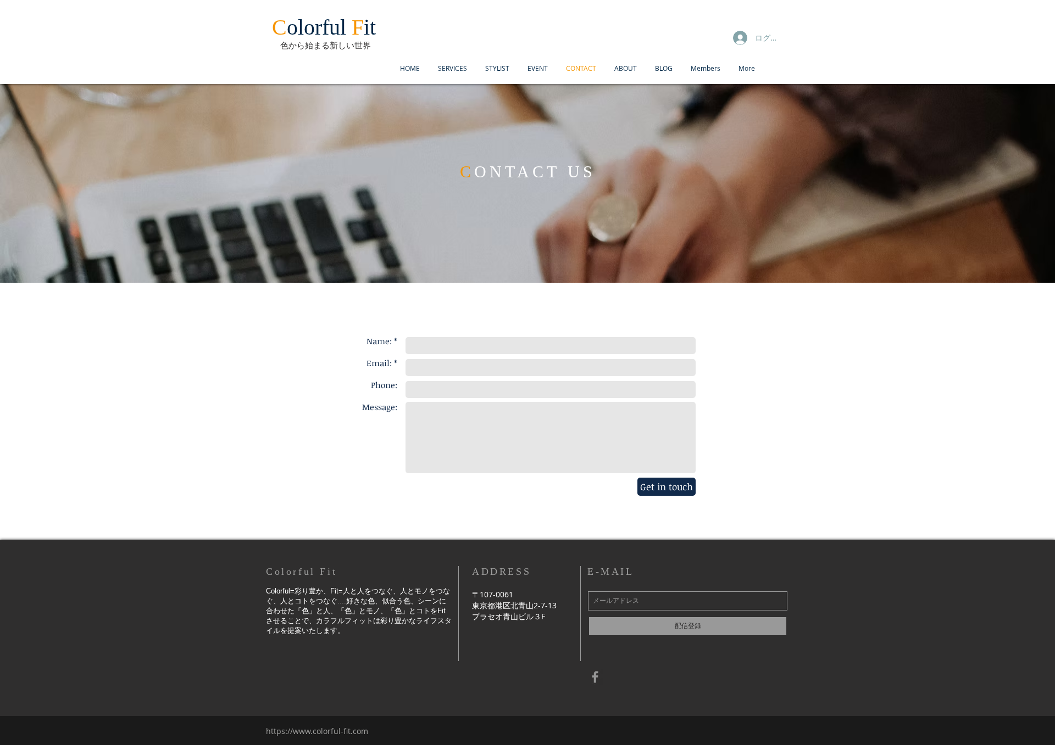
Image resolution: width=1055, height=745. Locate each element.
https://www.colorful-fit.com (317, 731)
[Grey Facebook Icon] (595, 677)
